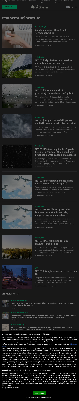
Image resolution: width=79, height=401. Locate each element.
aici (30, 360)
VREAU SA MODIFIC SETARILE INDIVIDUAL (38, 397)
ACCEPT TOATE (39, 393)
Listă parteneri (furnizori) (10, 387)
